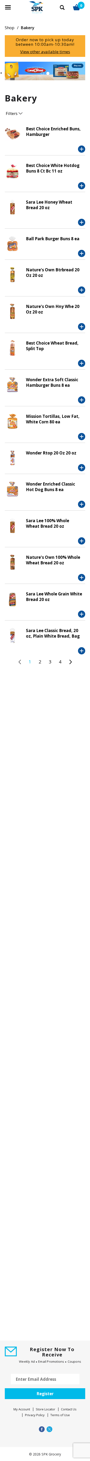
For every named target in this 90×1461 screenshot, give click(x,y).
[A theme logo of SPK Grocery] (30, 10)
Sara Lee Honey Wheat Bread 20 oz (49, 204)
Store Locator (45, 1409)
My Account (21, 1409)
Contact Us (69, 1409)
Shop (9, 27)
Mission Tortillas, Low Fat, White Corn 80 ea (52, 419)
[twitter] (49, 1429)
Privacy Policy (35, 1415)
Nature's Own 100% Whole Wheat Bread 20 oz (53, 560)
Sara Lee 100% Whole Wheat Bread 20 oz (47, 523)
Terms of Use (60, 1415)
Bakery (27, 27)
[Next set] (70, 662)
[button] (42, 73)
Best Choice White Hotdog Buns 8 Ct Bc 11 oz (52, 168)
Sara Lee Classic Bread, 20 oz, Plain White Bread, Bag (53, 633)
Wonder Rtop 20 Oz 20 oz (51, 453)
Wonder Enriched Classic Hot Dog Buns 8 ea (50, 486)
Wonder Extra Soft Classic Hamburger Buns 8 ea (52, 382)
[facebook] (41, 1429)
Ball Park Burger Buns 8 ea (52, 238)
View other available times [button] (45, 51)
